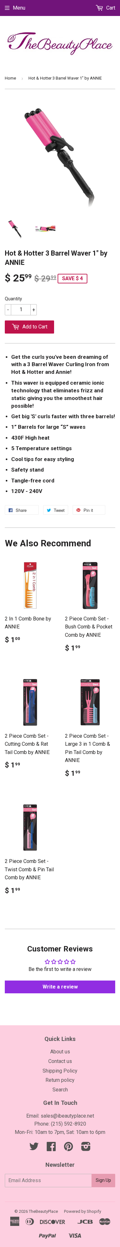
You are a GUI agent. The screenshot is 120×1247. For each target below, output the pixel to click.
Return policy (60, 1080)
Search (60, 1090)
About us (60, 1052)
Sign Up (103, 1180)
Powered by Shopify (82, 1211)
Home (10, 78)
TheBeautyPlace (43, 1211)
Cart (110, 8)
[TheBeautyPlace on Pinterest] (68, 1148)
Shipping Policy (60, 1071)
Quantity (13, 298)
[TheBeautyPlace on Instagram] (86, 1148)
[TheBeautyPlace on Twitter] (34, 1148)
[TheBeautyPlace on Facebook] (51, 1148)
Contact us (60, 1061)
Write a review (60, 987)
